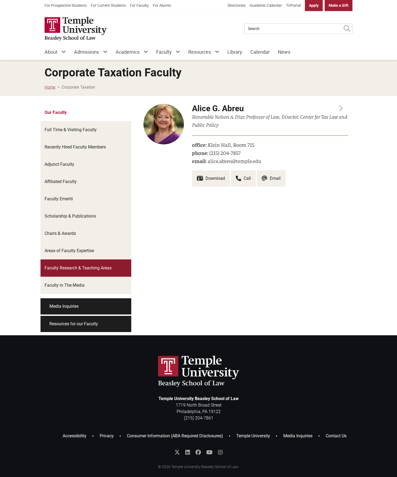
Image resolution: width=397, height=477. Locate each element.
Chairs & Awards (60, 233)
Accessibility (74, 435)
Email (275, 178)
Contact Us (336, 435)
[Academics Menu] (144, 53)
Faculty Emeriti (59, 198)
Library (234, 52)
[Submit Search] (346, 28)
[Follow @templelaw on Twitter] (177, 452)
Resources (199, 52)
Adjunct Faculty (59, 164)
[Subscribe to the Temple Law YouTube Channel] (209, 452)
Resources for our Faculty (73, 323)
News (284, 52)
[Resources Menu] (215, 53)
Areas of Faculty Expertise (69, 250)
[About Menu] (62, 53)
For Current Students (108, 5)
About (51, 52)
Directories (236, 5)
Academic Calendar (266, 5)
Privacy (107, 435)
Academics (128, 52)
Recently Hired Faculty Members (75, 147)
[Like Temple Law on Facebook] (198, 452)
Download (214, 178)
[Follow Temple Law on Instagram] (220, 452)
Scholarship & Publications (70, 216)
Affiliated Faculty (61, 181)
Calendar (260, 52)
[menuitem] (66, 5)
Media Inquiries (64, 306)
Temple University (253, 435)
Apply (314, 5)
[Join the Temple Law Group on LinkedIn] (187, 452)
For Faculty (139, 5)
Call (247, 178)
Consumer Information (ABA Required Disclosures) (175, 435)
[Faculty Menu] (176, 53)
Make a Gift (338, 5)
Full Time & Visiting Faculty (71, 129)
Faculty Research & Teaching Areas (78, 267)
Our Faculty (56, 112)
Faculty (164, 52)
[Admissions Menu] (103, 53)
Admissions (86, 52)
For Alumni (162, 5)
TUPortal (293, 5)
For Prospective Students (66, 5)
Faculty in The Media (65, 285)
